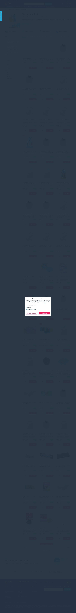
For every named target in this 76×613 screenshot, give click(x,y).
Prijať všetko (44, 313)
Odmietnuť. (44, 302)
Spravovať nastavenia (31, 313)
